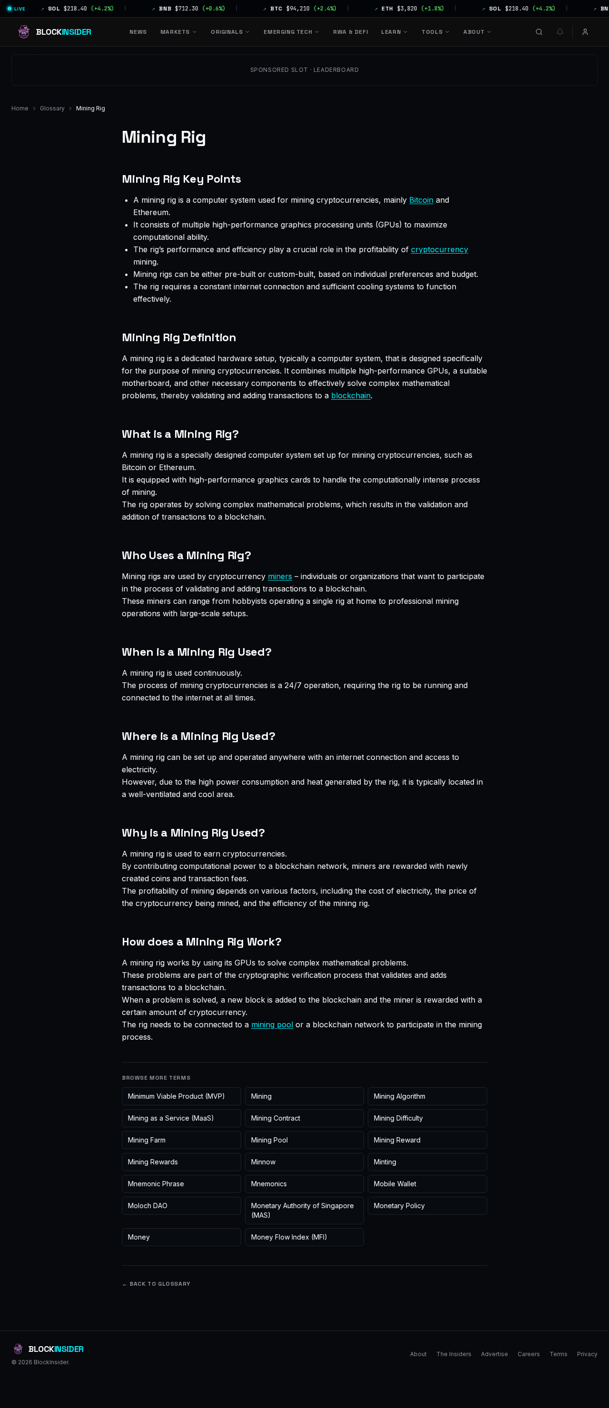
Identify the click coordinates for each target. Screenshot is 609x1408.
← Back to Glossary (156, 1284)
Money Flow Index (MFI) (289, 1237)
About (418, 1354)
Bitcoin (421, 200)
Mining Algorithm (399, 1096)
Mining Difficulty (398, 1118)
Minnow (263, 1162)
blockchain (351, 395)
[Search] (539, 31)
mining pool (272, 1024)
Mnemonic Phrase (156, 1184)
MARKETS (175, 32)
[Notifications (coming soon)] (560, 31)
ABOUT (473, 32)
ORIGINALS (227, 32)
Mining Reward (397, 1140)
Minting (385, 1162)
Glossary (52, 108)
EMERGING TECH (288, 32)
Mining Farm (147, 1140)
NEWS (138, 32)
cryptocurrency (439, 249)
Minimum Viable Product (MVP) (176, 1096)
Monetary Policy (399, 1205)
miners (280, 576)
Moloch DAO (147, 1205)
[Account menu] (585, 31)
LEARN (391, 32)
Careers (529, 1354)
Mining (261, 1096)
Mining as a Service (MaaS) (171, 1118)
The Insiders (453, 1354)
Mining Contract (275, 1118)
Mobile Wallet (395, 1184)
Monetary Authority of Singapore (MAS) (302, 1210)
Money (139, 1237)
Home (20, 108)
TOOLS (432, 32)
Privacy (587, 1354)
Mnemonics (269, 1184)
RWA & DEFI (350, 32)
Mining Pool (269, 1140)
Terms (559, 1354)
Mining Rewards (153, 1162)
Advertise (494, 1354)
